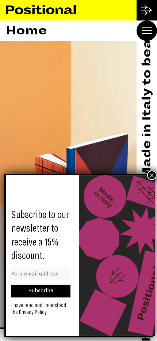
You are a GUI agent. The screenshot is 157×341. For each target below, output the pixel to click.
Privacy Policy (33, 312)
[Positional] (41, 10)
